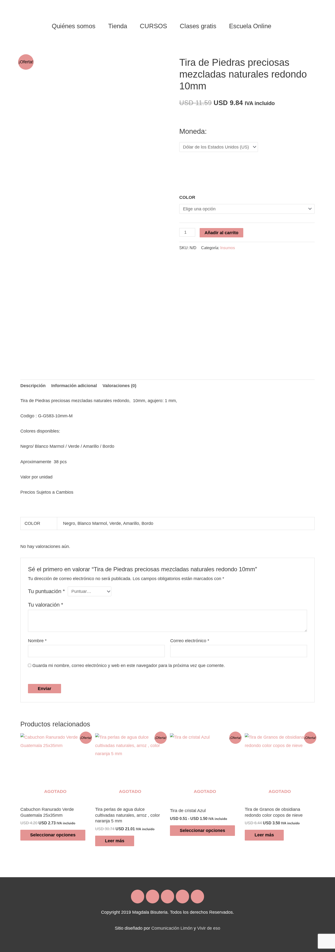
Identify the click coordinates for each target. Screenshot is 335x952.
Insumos (227, 247)
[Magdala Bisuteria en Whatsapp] (182, 896)
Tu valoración (45, 605)
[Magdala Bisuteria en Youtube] (197, 896)
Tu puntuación (46, 591)
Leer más (114, 840)
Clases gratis (198, 26)
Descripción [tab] (33, 385)
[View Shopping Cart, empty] (283, 26)
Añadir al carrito (221, 232)
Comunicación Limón (172, 928)
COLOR (187, 197)
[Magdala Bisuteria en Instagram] (152, 896)
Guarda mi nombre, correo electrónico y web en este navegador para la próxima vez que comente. (128, 665)
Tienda (117, 26)
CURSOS (153, 26)
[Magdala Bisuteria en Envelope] (167, 896)
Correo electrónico (189, 640)
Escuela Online (250, 26)
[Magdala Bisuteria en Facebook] (137, 896)
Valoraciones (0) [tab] (119, 385)
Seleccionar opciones (53, 834)
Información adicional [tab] (74, 385)
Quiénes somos (73, 26)
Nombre (37, 640)
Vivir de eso (208, 928)
